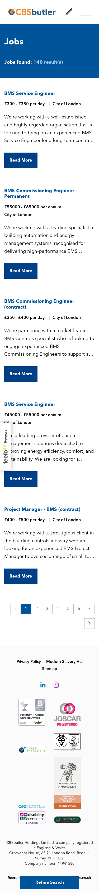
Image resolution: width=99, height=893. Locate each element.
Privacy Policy (29, 661)
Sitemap (49, 668)
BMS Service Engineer (29, 93)
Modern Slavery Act (64, 661)
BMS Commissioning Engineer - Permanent (40, 193)
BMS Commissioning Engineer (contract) (39, 304)
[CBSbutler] (32, 12)
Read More (21, 160)
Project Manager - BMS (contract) (42, 509)
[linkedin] (42, 685)
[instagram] (56, 685)
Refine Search (49, 882)
